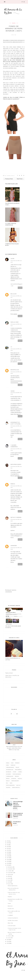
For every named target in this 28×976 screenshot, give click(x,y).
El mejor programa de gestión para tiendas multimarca (18, 815)
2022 (8, 848)
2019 (8, 854)
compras (20, 771)
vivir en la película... (16, 787)
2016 (8, 859)
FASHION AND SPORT (15, 780)
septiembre (10, 872)
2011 (8, 941)
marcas (12, 175)
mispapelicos (15, 369)
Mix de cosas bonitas (10, 785)
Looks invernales (11, 925)
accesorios (8, 774)
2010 (8, 943)
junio (9, 878)
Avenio (9, 903)
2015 (8, 861)
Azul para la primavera (13, 918)
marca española (18, 769)
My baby (14, 771)
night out (18, 785)
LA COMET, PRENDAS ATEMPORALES (10, 224)
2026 (8, 841)
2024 (8, 844)
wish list (8, 780)
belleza (17, 767)
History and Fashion (17, 774)
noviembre (10, 868)
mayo (9, 880)
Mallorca (8, 787)
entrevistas (13, 778)
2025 (8, 842)
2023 (8, 846)
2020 (8, 852)
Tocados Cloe (11, 908)
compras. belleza (9, 776)
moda (12, 762)
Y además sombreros (14, 445)
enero (9, 937)
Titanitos (10, 896)
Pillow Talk (10, 923)
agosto (9, 874)
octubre (10, 870)
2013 (8, 865)
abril (9, 882)
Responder (20, 287)
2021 (8, 850)
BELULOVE (14, 293)
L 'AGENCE (10, 915)
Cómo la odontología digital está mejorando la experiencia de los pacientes (17, 805)
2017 (8, 857)
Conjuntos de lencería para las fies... (12, 244)
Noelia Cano (15, 322)
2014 (8, 863)
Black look (10, 906)
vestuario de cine (9, 769)
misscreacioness (16, 464)
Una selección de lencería (17, 822)
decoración (8, 771)
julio (9, 876)
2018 (8, 855)
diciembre (10, 867)
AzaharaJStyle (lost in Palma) (16, 423)
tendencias (13, 765)
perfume (7, 778)
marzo (9, 883)
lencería (13, 23)
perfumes (17, 776)
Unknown (14, 545)
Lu (13, 34)
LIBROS (7, 765)
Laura (12, 258)
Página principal (9, 673)
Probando (17, 762)
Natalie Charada (16, 517)
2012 (8, 939)
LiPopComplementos (12, 885)
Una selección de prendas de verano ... (12, 204)
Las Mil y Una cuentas (13, 920)
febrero (10, 935)
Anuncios (20, 778)
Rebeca (13, 483)
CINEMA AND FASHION (10, 767)
